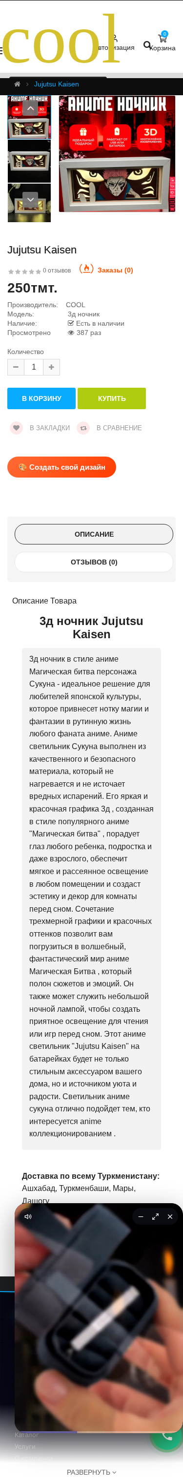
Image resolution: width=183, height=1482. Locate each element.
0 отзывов (57, 270)
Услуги (25, 1446)
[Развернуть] (155, 1216)
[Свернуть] (140, 1216)
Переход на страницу (99, 1411)
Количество (25, 351)
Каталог (27, 1435)
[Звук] (27, 1216)
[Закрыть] (170, 1216)
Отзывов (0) (94, 562)
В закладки (49, 428)
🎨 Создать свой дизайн (61, 467)
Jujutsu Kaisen (56, 84)
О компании (34, 1458)
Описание (94, 534)
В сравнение (118, 428)
